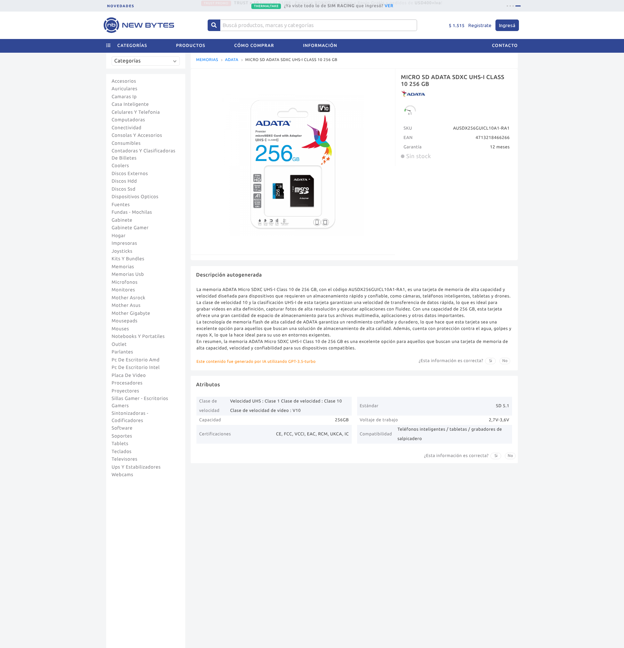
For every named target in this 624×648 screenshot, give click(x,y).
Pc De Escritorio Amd (136, 359)
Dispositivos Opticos (135, 196)
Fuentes (121, 204)
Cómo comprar (254, 45)
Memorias (123, 266)
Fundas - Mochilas (132, 212)
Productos (190, 45)
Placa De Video (129, 375)
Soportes (122, 436)
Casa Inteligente (130, 104)
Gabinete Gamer (130, 227)
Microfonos (125, 282)
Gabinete (122, 220)
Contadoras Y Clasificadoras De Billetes (144, 154)
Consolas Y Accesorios (137, 135)
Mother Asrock (129, 297)
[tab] (507, 5)
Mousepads (125, 320)
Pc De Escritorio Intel (136, 367)
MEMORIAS (207, 60)
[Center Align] (214, 25)
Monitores (123, 289)
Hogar (119, 235)
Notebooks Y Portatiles (138, 336)
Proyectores (125, 390)
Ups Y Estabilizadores (136, 467)
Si (490, 360)
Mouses (120, 328)
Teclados (121, 451)
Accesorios (124, 81)
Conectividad (127, 127)
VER (389, 5)
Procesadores (127, 383)
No (505, 360)
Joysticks (122, 251)
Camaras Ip (124, 96)
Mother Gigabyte (131, 313)
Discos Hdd (124, 181)
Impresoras (124, 243)
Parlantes (122, 352)
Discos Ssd (123, 189)
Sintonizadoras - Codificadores (130, 417)
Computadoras (128, 119)
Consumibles (126, 143)
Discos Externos (130, 173)
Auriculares (125, 88)
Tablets (120, 443)
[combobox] (147, 64)
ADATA (231, 60)
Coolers (120, 165)
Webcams (122, 474)
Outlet (119, 344)
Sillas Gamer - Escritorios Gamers (140, 402)
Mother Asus (126, 305)
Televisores (125, 459)
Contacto (505, 45)
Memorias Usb (128, 274)
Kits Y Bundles (128, 258)
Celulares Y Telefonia (136, 112)
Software (122, 428)
